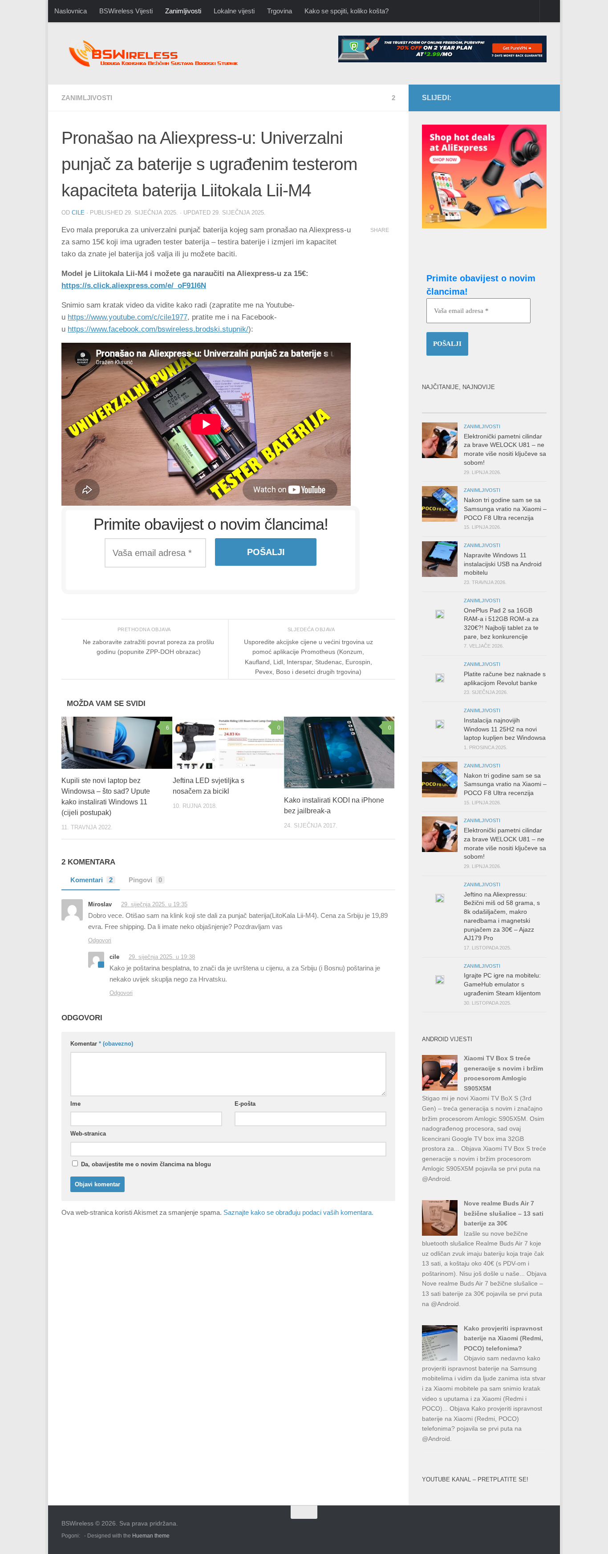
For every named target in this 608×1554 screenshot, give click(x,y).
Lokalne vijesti (234, 11)
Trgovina (279, 11)
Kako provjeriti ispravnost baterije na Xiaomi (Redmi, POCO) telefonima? (503, 1338)
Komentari (91, 880)
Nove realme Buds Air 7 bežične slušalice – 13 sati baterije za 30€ (503, 1213)
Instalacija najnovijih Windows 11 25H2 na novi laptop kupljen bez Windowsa (505, 729)
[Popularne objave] (453, 404)
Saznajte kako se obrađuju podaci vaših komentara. (298, 1212)
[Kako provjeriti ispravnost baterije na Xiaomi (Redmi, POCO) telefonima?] (440, 1358)
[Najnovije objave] (515, 404)
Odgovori (99, 940)
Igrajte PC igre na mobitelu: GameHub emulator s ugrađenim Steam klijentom (502, 984)
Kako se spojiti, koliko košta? (346, 11)
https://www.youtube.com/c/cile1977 (127, 317)
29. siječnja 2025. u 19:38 (162, 956)
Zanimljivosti (183, 11)
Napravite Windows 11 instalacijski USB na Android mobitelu (503, 564)
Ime (75, 1103)
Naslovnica (70, 11)
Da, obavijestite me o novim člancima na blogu (145, 1164)
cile (78, 212)
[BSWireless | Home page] (168, 53)
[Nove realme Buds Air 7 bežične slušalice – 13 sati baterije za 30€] (440, 1233)
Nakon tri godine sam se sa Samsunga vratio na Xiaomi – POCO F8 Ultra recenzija (505, 508)
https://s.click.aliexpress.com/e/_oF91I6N (133, 285)
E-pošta (245, 1103)
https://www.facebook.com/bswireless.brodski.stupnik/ (158, 329)
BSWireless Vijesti (126, 11)
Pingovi (145, 880)
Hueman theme (151, 1536)
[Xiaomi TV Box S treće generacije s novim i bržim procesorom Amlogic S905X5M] (440, 1088)
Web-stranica (88, 1133)
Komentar (101, 1043)
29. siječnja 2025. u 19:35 (154, 904)
